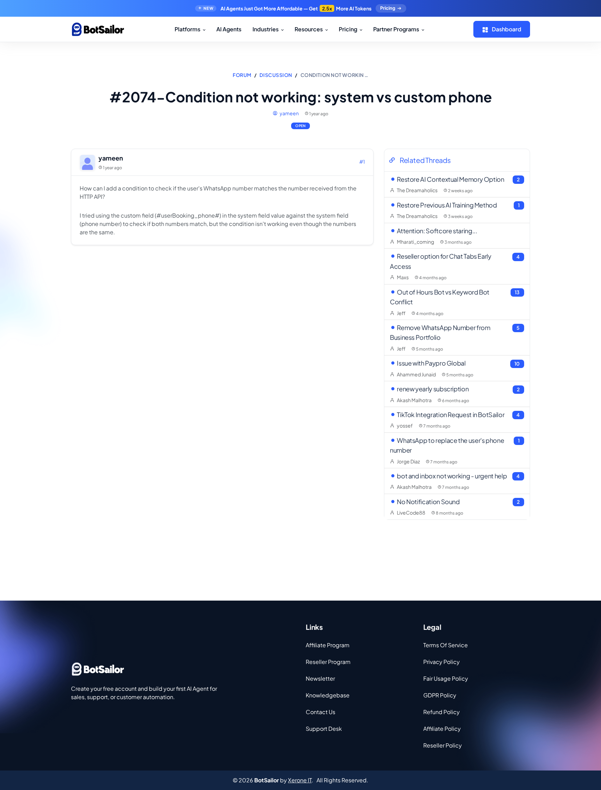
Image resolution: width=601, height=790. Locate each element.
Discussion (275, 75)
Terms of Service (445, 645)
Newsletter (320, 678)
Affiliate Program (328, 645)
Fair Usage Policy (445, 678)
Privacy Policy (441, 661)
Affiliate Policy (442, 728)
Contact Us (320, 711)
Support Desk (324, 728)
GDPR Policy (439, 695)
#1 (362, 161)
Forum (242, 75)
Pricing (387, 8)
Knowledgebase (328, 695)
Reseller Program (328, 661)
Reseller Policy (442, 745)
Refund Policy (441, 711)
